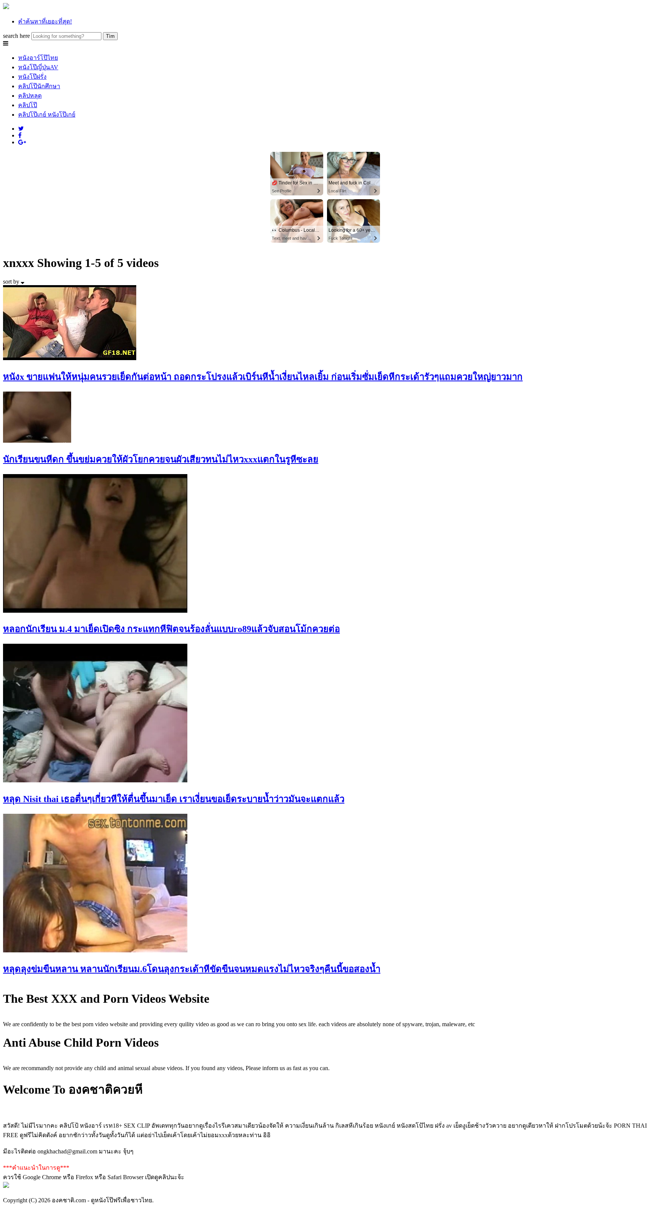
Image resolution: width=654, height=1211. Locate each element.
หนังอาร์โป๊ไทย (38, 58)
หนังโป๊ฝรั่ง (32, 76)
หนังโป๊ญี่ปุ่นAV (38, 67)
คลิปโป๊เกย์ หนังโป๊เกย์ (46, 114)
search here (16, 36)
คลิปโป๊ (27, 105)
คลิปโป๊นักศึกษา (39, 86)
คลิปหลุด (30, 95)
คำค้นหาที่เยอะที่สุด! (45, 21)
